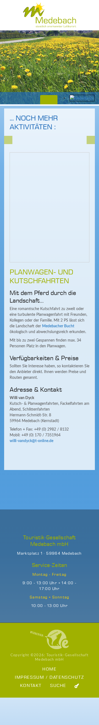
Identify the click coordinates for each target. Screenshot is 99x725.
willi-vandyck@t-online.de (31, 441)
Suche (58, 685)
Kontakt (31, 685)
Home (49, 669)
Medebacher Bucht (58, 326)
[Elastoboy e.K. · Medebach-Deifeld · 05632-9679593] (49, 639)
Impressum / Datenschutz (49, 677)
